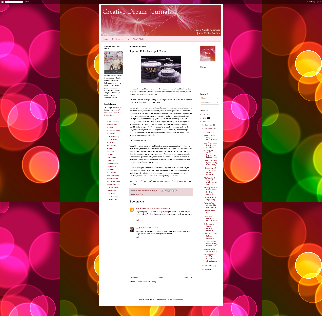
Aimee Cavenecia (113, 122)
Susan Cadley (111, 194)
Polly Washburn (112, 187)
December (209, 125)
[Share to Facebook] (173, 190)
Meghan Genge (112, 179)
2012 (205, 118)
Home (105, 39)
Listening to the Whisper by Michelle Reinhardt (209, 227)
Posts (205, 98)
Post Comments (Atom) (147, 282)
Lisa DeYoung (111, 172)
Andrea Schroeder (113, 131)
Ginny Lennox (111, 143)
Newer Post (134, 278)
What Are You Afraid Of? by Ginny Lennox (210, 205)
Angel (132, 181)
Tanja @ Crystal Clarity (143, 208)
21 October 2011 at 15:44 (149, 228)
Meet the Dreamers (113, 176)
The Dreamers (117, 39)
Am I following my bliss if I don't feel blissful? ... (210, 145)
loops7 (164, 300)
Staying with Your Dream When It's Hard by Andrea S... (210, 191)
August (207, 269)
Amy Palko (110, 128)
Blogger (180, 300)
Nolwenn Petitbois (113, 184)
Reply (137, 220)
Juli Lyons (110, 154)
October (208, 132)
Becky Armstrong (113, 137)
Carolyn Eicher (112, 139)
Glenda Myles (111, 146)
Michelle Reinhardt (113, 182)
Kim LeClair (111, 169)
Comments (207, 103)
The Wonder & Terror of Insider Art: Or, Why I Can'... (210, 181)
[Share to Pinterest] (176, 190)
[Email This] (166, 190)
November (209, 129)
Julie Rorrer (111, 161)
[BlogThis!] (168, 190)
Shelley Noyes (112, 191)
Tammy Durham (112, 197)
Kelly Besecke (111, 167)
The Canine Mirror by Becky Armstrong (210, 236)
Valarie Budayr (112, 199)
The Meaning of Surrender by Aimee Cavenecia (210, 171)
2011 (205, 122)
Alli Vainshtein (112, 124)
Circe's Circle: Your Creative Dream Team (112, 112)
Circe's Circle (109, 85)
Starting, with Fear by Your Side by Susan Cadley (210, 163)
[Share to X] (171, 190)
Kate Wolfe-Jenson (113, 164)
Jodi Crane (110, 152)
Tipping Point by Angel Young (210, 199)
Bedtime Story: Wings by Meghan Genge (210, 138)
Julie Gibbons (111, 158)
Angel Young (140, 194)
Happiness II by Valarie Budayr (210, 250)
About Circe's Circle (135, 39)
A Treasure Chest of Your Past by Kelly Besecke (210, 244)
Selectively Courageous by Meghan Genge (210, 218)
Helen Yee (110, 149)
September (209, 266)
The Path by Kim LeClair (210, 212)
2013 (205, 114)
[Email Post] (162, 191)
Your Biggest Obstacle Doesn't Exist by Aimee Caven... (210, 258)
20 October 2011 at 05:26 (161, 208)
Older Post (188, 278)
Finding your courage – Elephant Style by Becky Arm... (210, 154)
